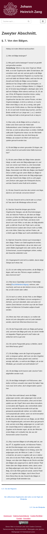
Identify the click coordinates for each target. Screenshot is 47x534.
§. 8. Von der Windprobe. (37, 507)
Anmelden (26, 518)
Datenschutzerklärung (21, 516)
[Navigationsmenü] (42, 21)
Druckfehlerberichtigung (19, 284)
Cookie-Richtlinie (36, 516)
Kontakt (19, 518)
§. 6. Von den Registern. (9, 489)
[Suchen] (28, 21)
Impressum (8, 516)
